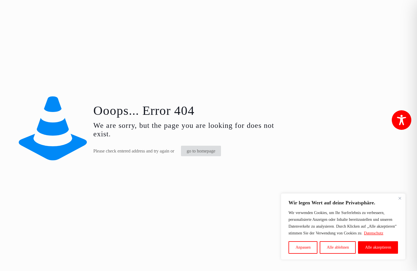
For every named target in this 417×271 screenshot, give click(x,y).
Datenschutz (373, 233)
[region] (343, 226)
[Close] (399, 198)
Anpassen (303, 247)
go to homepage (201, 151)
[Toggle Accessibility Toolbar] (401, 120)
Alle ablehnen (338, 247)
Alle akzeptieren (378, 247)
